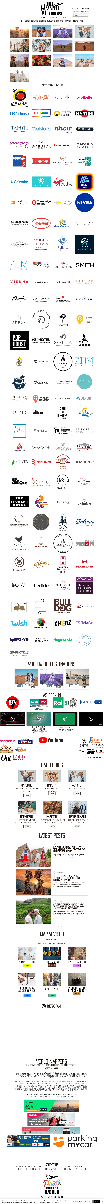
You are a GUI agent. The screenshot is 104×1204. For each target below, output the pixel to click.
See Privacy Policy (56, 1202)
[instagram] (72, 9)
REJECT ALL (88, 1201)
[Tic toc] (78, 9)
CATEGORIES (52, 765)
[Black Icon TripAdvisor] (86, 9)
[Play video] (39, 719)
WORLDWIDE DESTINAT (47, 664)
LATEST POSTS (52, 835)
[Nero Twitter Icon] (83, 9)
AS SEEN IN (52, 695)
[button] (60, 21)
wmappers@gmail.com (52, 1172)
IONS (71, 664)
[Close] (102, 1201)
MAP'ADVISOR (52, 934)
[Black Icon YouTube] (88, 9)
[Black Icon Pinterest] (80, 9)
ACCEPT (97, 1201)
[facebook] (75, 9)
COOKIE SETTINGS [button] (77, 1201)
